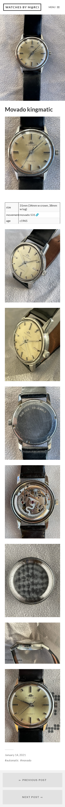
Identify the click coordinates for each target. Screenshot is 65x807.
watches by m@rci (22, 7)
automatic (12, 760)
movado (26, 760)
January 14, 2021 (15, 755)
